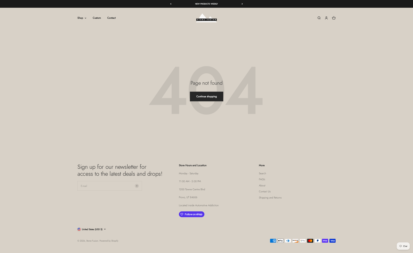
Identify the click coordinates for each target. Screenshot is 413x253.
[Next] (242, 3)
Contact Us (265, 191)
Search (262, 173)
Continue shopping (206, 96)
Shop (80, 18)
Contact (111, 18)
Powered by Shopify (109, 240)
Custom (97, 18)
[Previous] (170, 3)
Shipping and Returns (270, 197)
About (262, 185)
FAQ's (262, 179)
